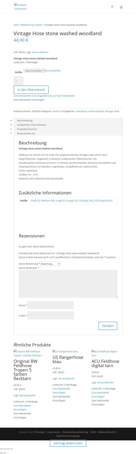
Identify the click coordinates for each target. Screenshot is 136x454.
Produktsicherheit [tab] (27, 129)
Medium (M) (48, 200)
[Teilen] (8, 448)
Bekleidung (27, 24)
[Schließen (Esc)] (11, 448)
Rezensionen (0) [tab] (26, 133)
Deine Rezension (29, 267)
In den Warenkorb (31, 89)
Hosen (39, 24)
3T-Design (38, 432)
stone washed (96, 111)
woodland (81, 111)
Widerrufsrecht (106, 432)
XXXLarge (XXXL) (103, 200)
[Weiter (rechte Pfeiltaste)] (4, 452)
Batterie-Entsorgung (68, 435)
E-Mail (23, 315)
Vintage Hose (112, 111)
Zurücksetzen (53, 70)
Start (16, 24)
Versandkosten (40, 52)
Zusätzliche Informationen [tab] (31, 124)
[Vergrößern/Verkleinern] (1, 448)
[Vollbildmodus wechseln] (4, 448)
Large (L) (60, 200)
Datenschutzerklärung (75, 432)
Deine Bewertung (29, 263)
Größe (18, 72)
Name (23, 305)
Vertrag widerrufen (68, 443)
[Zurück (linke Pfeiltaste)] (1, 452)
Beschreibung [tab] (25, 120)
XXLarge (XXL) (86, 200)
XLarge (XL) (72, 200)
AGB (93, 432)
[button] (44, 95)
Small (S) (35, 200)
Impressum (53, 432)
